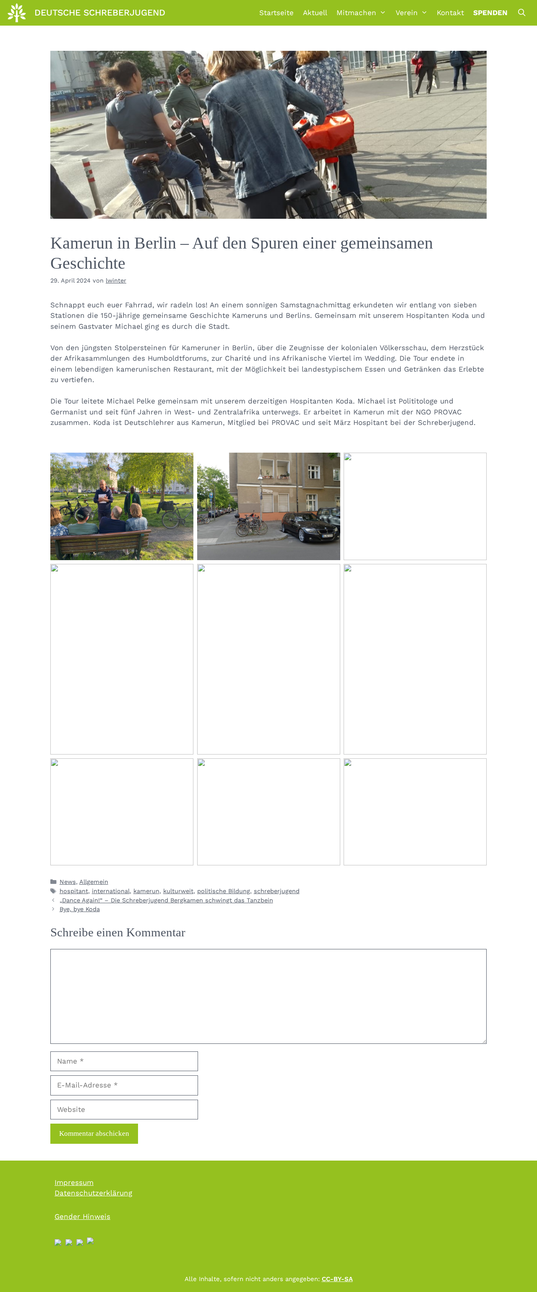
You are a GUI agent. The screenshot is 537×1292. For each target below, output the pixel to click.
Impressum (74, 1182)
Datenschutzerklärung (93, 1193)
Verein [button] (407, 12)
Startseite (276, 12)
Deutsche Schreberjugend (99, 12)
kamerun (146, 891)
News (68, 882)
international (111, 891)
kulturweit (178, 891)
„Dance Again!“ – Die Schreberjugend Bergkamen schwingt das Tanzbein (166, 900)
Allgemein (93, 882)
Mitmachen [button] (356, 12)
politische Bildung (223, 891)
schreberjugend (277, 891)
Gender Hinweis (82, 1216)
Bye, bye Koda (80, 909)
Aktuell (315, 12)
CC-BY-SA (337, 1279)
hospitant (74, 891)
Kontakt (450, 12)
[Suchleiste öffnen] (521, 12)
